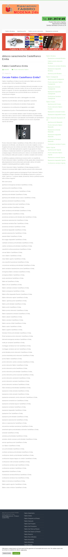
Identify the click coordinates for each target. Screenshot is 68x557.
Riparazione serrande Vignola (56, 157)
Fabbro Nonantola (29, 539)
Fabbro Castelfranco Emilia (15, 66)
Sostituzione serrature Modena (57, 66)
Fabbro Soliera (28, 515)
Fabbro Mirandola (29, 542)
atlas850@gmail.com (7, 516)
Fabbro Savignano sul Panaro (32, 518)
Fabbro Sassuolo (28, 521)
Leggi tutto (24, 550)
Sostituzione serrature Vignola (56, 163)
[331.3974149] (20, 3)
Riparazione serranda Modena (56, 58)
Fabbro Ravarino (28, 534)
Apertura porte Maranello (55, 122)
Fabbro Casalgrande (52, 77)
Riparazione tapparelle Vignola (57, 160)
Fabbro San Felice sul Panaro (31, 529)
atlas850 (6, 69)
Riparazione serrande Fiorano (56, 112)
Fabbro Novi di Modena (30, 537)
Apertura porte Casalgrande (56, 79)
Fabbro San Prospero (29, 523)
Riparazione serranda (52, 31)
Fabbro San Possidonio (30, 526)
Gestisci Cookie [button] (7, 553)
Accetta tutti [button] (16, 553)
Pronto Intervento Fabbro (21, 69)
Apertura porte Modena (54, 73)
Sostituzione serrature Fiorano (56, 144)
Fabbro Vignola (50, 147)
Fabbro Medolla (28, 545)
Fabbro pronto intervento (35, 31)
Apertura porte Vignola (54, 150)
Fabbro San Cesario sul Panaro (32, 531)
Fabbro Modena (10, 31)
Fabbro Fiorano (50, 102)
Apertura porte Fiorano (54, 104)
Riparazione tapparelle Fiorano (57, 114)
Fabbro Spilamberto (29, 513)
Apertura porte (21, 31)
